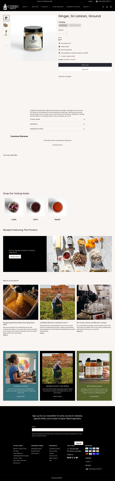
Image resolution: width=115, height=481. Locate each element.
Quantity (61, 30)
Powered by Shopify (56, 477)
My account (16, 463)
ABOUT (86, 7)
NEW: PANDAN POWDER (44, 1)
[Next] (6, 45)
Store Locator (53, 451)
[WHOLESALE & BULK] (94, 368)
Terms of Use (53, 455)
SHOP (25, 7)
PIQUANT (57, 219)
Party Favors (35, 453)
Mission (5, 335)
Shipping (60, 59)
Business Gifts (35, 451)
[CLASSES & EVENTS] (20, 368)
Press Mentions (18, 453)
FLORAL (14, 219)
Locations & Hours (54, 448)
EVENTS (45, 7)
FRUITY (35, 219)
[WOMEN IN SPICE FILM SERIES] (57, 368)
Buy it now (85, 69)
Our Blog (15, 451)
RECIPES (35, 7)
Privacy (51, 453)
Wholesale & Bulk (36, 448)
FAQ (50, 460)
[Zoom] (34, 38)
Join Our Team (17, 458)
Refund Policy (53, 458)
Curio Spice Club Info (19, 460)
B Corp (42, 333)
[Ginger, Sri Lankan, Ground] (85, 83)
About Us (79, 331)
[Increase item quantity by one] (66, 33)
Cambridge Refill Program (21, 455)
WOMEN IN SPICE (73, 7)
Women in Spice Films (19, 448)
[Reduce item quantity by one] (60, 33)
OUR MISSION (58, 7)
